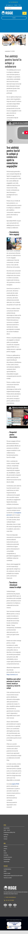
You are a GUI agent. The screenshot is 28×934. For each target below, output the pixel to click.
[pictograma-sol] (14, 922)
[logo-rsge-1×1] (10, 886)
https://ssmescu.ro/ (12, 674)
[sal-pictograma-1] (14, 926)
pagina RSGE (15, 784)
